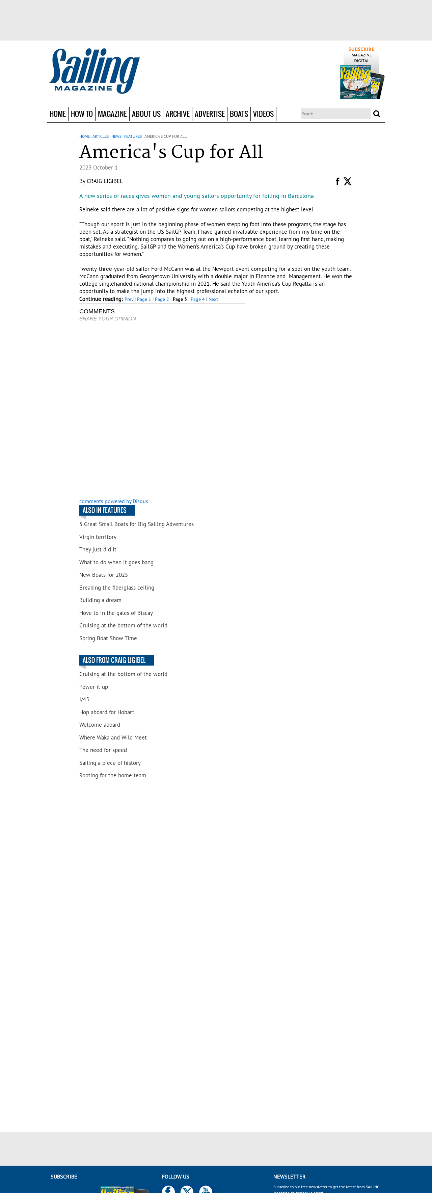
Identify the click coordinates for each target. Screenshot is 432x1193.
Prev (129, 299)
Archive (178, 113)
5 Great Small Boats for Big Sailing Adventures (136, 524)
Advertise (210, 113)
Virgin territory (97, 537)
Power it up (93, 687)
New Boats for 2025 (103, 574)
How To (82, 113)
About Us (146, 113)
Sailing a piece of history (110, 763)
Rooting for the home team (112, 775)
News (116, 136)
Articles (100, 136)
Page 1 (144, 299)
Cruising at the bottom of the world (123, 625)
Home (58, 113)
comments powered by (113, 501)
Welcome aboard (99, 724)
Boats (239, 113)
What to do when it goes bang (116, 562)
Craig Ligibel (105, 181)
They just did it (97, 549)
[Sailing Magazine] (94, 71)
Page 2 (162, 299)
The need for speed (103, 750)
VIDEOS (263, 113)
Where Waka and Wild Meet (113, 737)
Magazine (112, 113)
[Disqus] (162, 410)
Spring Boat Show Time (108, 638)
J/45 (84, 699)
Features (133, 136)
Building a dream (100, 600)
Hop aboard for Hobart (106, 712)
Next (213, 299)
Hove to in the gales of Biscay (116, 613)
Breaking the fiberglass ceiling (116, 587)
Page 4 (198, 299)
